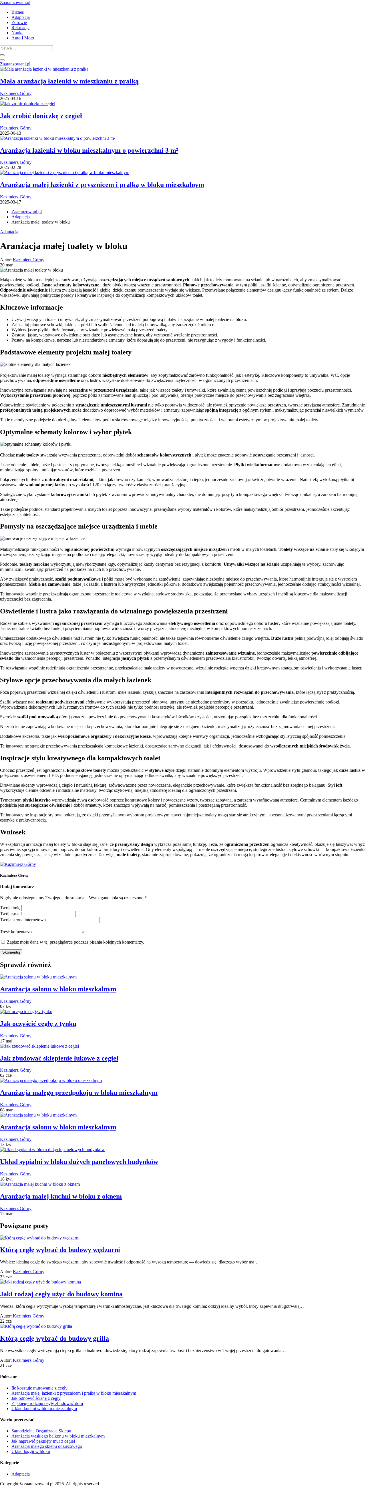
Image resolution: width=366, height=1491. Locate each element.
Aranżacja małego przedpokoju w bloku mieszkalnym (79, 1092)
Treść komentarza (16, 931)
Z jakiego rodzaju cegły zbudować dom (47, 1403)
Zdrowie (19, 22)
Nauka (17, 32)
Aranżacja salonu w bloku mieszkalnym (58, 989)
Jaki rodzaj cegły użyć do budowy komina (61, 1294)
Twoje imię (10, 907)
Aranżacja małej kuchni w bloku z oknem (61, 1196)
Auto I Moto (22, 37)
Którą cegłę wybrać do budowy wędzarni (60, 1249)
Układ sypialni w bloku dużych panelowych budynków (79, 1161)
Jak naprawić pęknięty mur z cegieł (43, 1441)
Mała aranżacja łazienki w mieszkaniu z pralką (69, 81)
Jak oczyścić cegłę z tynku (38, 1023)
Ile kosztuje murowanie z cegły (39, 1388)
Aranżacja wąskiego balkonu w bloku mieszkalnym (58, 1436)
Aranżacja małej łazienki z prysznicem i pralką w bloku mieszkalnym (102, 184)
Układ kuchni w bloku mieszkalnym (44, 1408)
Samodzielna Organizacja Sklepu (41, 1430)
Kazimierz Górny (15, 93)
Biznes (17, 12)
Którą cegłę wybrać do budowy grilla (54, 1338)
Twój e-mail (11, 913)
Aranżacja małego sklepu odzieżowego (46, 1446)
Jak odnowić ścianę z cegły (36, 1398)
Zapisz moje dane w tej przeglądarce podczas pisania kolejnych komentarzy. (75, 942)
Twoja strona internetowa (23, 919)
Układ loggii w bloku (30, 1451)
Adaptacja (20, 17)
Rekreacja (20, 27)
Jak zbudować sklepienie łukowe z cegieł (59, 1058)
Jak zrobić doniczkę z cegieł (41, 115)
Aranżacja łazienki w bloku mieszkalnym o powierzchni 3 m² (89, 150)
